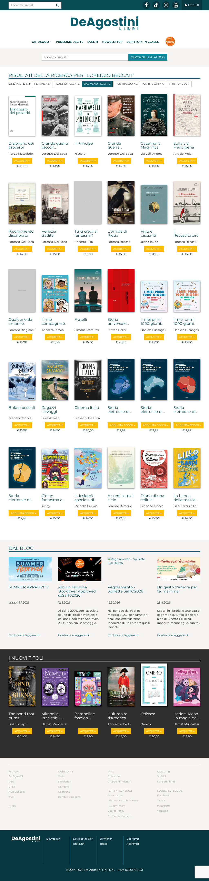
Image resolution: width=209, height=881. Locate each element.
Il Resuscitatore (186, 234)
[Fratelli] (87, 291)
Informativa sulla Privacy (123, 800)
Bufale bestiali (22, 408)
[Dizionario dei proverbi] (22, 115)
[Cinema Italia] (87, 379)
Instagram (163, 805)
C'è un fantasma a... (53, 498)
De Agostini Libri (83, 838)
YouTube (162, 810)
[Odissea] (154, 686)
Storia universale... (118, 322)
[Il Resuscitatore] (186, 203)
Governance (115, 795)
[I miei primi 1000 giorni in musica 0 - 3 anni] (186, 291)
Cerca (148, 57)
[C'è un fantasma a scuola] (55, 468)
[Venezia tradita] (55, 203)
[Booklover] (170, 42)
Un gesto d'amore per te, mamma (177, 589)
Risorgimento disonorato (21, 234)
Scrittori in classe (143, 42)
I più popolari (179, 83)
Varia (61, 776)
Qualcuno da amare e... (20, 322)
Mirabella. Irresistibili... (52, 716)
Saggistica (64, 781)
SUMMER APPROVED (29, 587)
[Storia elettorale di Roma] (22, 468)
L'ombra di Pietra (117, 234)
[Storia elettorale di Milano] (186, 379)
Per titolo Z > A (153, 83)
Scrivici (161, 776)
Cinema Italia (86, 408)
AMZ (11, 796)
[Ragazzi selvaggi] (55, 379)
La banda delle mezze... (185, 498)
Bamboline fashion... (84, 716)
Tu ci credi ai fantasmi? (86, 234)
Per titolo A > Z (127, 83)
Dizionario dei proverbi (21, 146)
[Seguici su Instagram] (166, 5)
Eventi (92, 42)
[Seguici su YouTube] (176, 5)
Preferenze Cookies (119, 816)
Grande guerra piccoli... (55, 146)
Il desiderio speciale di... (85, 498)
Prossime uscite (69, 42)
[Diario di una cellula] (154, 468)
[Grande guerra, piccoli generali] (121, 115)
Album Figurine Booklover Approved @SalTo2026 (77, 591)
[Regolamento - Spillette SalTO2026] (129, 569)
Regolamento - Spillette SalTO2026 (125, 589)
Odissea (148, 714)
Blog (12, 806)
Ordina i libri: (20, 83)
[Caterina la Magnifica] (154, 115)
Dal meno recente (97, 83)
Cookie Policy (116, 810)
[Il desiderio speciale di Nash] (87, 468)
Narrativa (63, 786)
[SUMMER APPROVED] (30, 569)
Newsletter (112, 42)
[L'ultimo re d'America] (121, 686)
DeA (11, 781)
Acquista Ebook (122, 425)
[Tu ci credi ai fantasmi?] (87, 203)
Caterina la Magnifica (151, 146)
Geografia (64, 791)
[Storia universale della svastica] (121, 291)
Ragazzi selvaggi (49, 410)
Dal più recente (68, 83)
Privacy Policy (116, 805)
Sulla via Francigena (183, 146)
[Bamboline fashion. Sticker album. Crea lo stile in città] (87, 686)
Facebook (163, 795)
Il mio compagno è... (54, 322)
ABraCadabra (17, 791)
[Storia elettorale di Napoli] (154, 379)
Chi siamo (114, 776)
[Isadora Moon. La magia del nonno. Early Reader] (186, 686)
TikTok (161, 800)
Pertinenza (42, 83)
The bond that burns (21, 716)
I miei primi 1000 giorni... (152, 322)
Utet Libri (78, 843)
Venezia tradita (49, 234)
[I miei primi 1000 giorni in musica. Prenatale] (154, 291)
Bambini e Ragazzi (69, 796)
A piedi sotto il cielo (121, 498)
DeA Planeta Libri (104, 23)
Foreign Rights (166, 781)
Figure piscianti (148, 234)
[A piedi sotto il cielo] (121, 468)
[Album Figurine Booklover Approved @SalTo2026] (80, 569)
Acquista (21, 160)
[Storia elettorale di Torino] (121, 379)
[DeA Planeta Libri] (26, 839)
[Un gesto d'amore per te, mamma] (179, 569)
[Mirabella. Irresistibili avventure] (55, 686)
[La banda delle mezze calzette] (186, 468)
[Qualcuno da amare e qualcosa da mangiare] (22, 291)
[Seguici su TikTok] (156, 5)
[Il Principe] (87, 115)
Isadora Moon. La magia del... (186, 716)
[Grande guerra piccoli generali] (55, 115)
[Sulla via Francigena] (186, 115)
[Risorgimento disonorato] (22, 203)
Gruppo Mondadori (119, 781)
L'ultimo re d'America (117, 716)
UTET (12, 786)
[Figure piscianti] (154, 203)
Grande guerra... (115, 146)
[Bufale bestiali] (22, 379)
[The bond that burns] (22, 686)
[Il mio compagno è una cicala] (55, 291)
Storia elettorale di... (120, 410)
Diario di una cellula (152, 498)
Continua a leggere (23, 635)
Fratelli (80, 320)
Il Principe (83, 144)
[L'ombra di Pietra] (121, 203)
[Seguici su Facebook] (146, 5)
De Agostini (16, 776)
